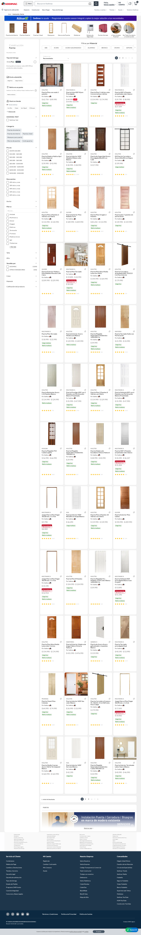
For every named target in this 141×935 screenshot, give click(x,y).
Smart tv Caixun (83, 839)
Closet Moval (83, 847)
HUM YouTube (121, 900)
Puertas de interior (13, 133)
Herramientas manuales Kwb (119, 843)
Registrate (46, 861)
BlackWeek (83, 891)
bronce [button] (105, 48)
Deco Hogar (46, 10)
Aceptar (98, 931)
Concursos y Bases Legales (14, 894)
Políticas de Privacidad (68, 914)
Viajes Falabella (122, 884)
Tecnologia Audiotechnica (86, 840)
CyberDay (83, 887)
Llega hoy (9, 80)
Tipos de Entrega (57, 10)
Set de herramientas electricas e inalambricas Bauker (120, 837)
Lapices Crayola (50, 842)
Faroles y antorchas (18, 837)
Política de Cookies (86, 914)
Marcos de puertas (13, 141)
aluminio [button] (91, 48)
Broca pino (82, 834)
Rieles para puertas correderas (54, 848)
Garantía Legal (10, 874)
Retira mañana (11, 94)
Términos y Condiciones (50, 914)
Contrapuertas (27, 141)
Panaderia (16, 836)
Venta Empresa (85, 864)
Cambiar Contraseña (49, 864)
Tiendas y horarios (12, 871)
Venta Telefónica (85, 881)
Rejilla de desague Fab (19, 839)
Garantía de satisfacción (13, 877)
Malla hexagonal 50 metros (119, 847)
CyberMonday (84, 884)
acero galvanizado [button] (73, 48)
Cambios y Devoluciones (14, 867)
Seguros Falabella (122, 881)
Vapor (114, 840)
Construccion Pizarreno (52, 845)
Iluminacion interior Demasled (54, 847)
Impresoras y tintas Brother (119, 848)
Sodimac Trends (122, 871)
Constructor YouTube (124, 904)
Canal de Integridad (12, 891)
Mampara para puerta (14, 137)
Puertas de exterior (14, 130)
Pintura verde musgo (117, 842)
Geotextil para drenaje (19, 848)
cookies (86, 931)
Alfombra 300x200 (117, 834)
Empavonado (17, 834)
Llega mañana (19, 80)
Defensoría (83, 877)
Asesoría (26, 10)
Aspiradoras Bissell (51, 836)
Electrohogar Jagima (18, 847)
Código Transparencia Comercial (90, 867)
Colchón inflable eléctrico (86, 848)
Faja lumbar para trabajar (85, 845)
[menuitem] (99, 9)
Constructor (36, 10)
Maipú (16, 108)
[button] (66, 3)
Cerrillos (9, 108)
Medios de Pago (11, 864)
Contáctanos (10, 861)
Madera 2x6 (115, 836)
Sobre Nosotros (85, 861)
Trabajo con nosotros (87, 874)
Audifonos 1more (84, 837)
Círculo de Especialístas (124, 867)
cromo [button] (117, 48)
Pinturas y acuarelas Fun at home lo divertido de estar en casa (21, 842)
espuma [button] (129, 48)
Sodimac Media (122, 874)
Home (9, 14)
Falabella (120, 877)
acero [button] (56, 48)
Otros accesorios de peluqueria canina (54, 840)
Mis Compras (47, 867)
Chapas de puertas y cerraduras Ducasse (120, 845)
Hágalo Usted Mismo (123, 861)
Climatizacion (17, 845)
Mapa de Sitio (84, 897)
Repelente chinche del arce (86, 842)
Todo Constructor (85, 871)
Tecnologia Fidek (51, 837)
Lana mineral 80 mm (18, 843)
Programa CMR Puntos (13, 887)
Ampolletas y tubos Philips (53, 834)
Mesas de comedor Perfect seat (54, 843)
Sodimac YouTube (122, 897)
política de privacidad (76, 931)
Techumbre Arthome (18, 840)
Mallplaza (120, 894)
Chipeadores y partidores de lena (87, 843)
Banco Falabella (122, 887)
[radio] (42, 116)
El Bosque (32, 108)
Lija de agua (115, 839)
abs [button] (46, 48)
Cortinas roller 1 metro (85, 836)
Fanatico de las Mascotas (125, 864)
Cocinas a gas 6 (50, 839)
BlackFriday (84, 894)
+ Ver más (13, 247)
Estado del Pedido (12, 884)
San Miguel (24, 108)
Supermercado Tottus (124, 891)
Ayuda (45, 871)
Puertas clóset (28, 133)
